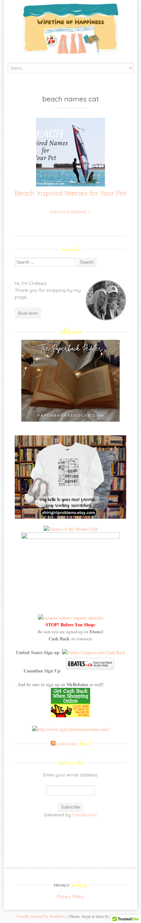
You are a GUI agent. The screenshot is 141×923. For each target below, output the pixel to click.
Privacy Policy (70, 896)
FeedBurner (84, 815)
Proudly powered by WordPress (42, 916)
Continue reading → (70, 212)
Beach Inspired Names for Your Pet (70, 193)
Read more (28, 313)
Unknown (73, 744)
